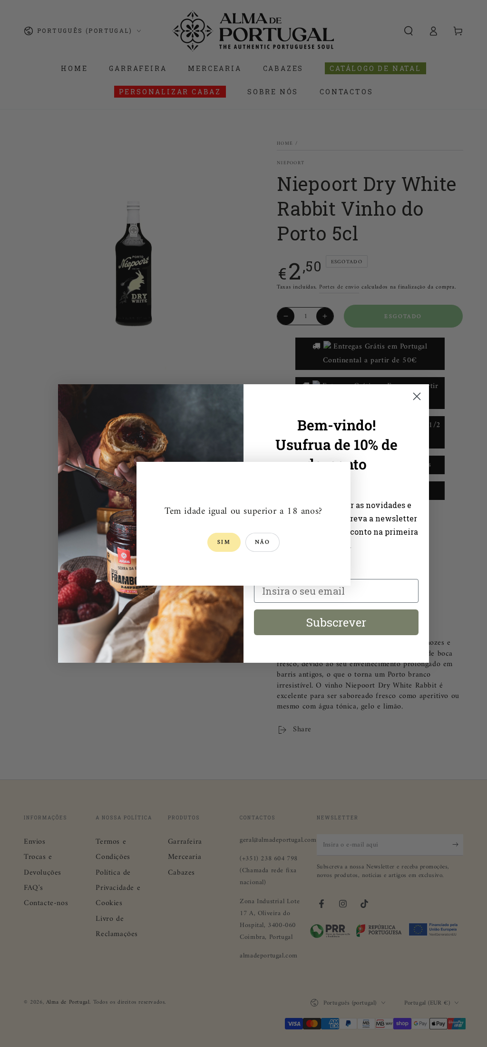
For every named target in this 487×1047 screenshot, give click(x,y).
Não (262, 543)
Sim (224, 543)
